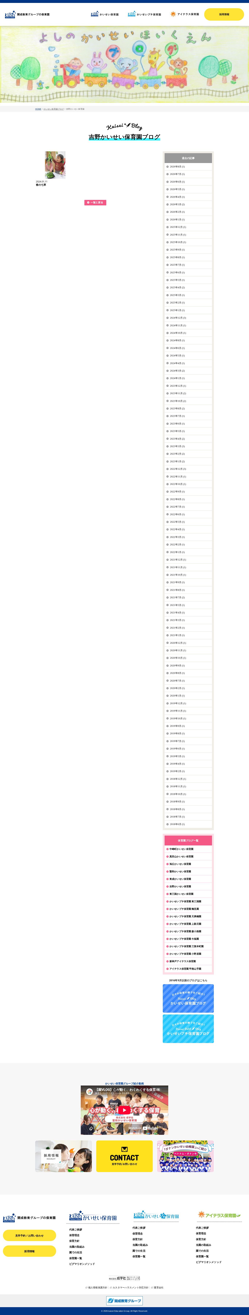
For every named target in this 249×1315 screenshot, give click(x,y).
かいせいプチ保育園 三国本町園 (187, 946)
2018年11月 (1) (178, 786)
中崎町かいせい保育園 (181, 849)
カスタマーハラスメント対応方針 (131, 1287)
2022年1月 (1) (177, 552)
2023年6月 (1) (177, 423)
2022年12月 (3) (178, 469)
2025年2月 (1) (177, 302)
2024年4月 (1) (177, 363)
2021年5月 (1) (177, 605)
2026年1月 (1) (177, 219)
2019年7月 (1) (177, 741)
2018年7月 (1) (177, 816)
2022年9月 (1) (177, 491)
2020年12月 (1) (178, 643)
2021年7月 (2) (177, 597)
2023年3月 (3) (177, 446)
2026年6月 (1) (177, 181)
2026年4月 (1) (177, 197)
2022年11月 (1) (178, 476)
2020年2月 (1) (177, 688)
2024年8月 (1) (177, 340)
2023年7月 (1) (177, 416)
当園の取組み (77, 1246)
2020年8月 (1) (177, 673)
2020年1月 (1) (177, 695)
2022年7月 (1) (177, 506)
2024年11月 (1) (178, 325)
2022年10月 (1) (178, 484)
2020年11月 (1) (178, 650)
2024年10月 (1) (178, 333)
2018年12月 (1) (178, 779)
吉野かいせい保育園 (180, 886)
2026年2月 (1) (177, 211)
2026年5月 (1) (177, 189)
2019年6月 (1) (177, 748)
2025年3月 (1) (177, 295)
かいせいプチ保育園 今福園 (184, 938)
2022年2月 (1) (177, 544)
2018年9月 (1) (177, 801)
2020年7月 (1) (177, 680)
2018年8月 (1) (177, 809)
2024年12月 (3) (178, 317)
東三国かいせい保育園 (181, 893)
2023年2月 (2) (177, 453)
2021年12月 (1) (178, 559)
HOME (38, 109)
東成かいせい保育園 (180, 879)
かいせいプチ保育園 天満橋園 (185, 916)
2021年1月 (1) (177, 635)
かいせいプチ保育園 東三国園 (185, 901)
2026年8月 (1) (177, 166)
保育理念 (74, 1235)
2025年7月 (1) (177, 264)
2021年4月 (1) (177, 612)
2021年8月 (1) (177, 590)
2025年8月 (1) (177, 257)
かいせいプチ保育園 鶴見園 (184, 908)
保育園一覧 (75, 1258)
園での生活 (75, 1252)
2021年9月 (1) (177, 582)
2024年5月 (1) (177, 355)
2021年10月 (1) (178, 574)
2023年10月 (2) (178, 401)
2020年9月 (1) (177, 665)
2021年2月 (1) (177, 627)
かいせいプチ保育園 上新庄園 (185, 923)
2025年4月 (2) (177, 287)
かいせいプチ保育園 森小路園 (185, 931)
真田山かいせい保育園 (181, 856)
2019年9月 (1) (177, 726)
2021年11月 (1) (178, 567)
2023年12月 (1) (178, 385)
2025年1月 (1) (177, 310)
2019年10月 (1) (178, 718)
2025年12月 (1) (178, 227)
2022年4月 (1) (177, 529)
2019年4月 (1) (177, 763)
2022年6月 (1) (177, 514)
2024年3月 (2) (177, 370)
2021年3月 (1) (177, 620)
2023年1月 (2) (177, 461)
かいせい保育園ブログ (54, 109)
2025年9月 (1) (177, 249)
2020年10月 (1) (178, 657)
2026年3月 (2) (177, 204)
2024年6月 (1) (177, 348)
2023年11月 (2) (178, 393)
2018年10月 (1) (178, 794)
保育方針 (74, 1241)
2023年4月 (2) (177, 438)
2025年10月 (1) (178, 242)
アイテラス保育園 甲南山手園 (185, 968)
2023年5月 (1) (177, 431)
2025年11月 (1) (178, 234)
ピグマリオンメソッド (82, 1264)
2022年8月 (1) (177, 499)
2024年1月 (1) (177, 378)
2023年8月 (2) (177, 408)
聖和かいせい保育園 (180, 871)
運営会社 (159, 1287)
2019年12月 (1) (178, 703)
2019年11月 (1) (178, 710)
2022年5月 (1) (177, 521)
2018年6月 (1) (177, 824)
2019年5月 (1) (177, 756)
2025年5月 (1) (177, 280)
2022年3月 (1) (177, 537)
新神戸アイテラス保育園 (183, 961)
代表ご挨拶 (75, 1229)
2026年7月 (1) (177, 174)
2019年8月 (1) (177, 733)
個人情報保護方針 (97, 1287)
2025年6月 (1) (177, 272)
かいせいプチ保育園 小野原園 (185, 953)
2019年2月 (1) (177, 771)
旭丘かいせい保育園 (180, 864)
